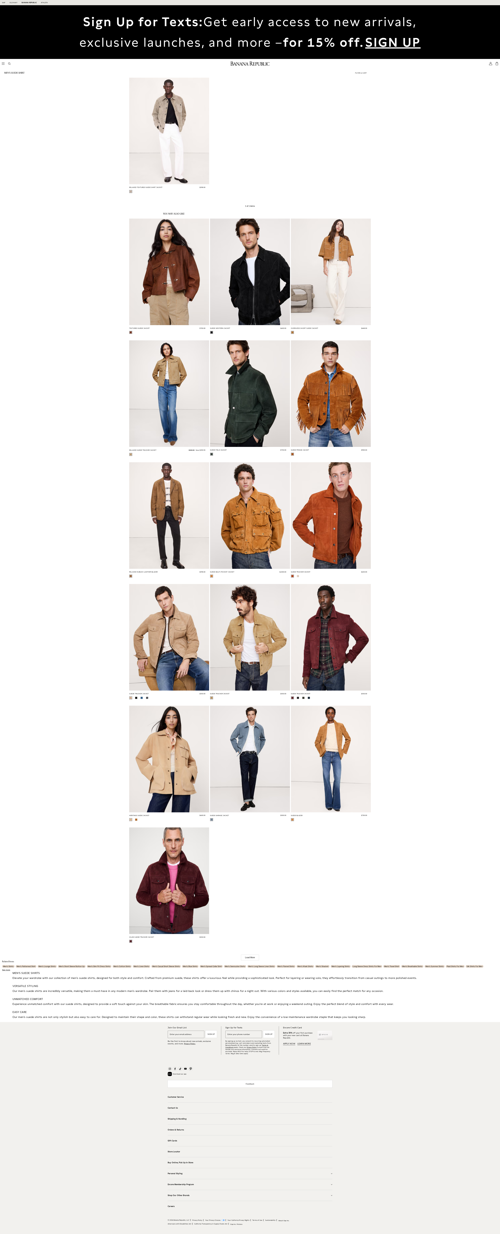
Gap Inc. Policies (236, 1224)
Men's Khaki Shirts (305, 966)
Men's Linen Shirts (141, 966)
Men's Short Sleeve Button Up (72, 966)
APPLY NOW (289, 1043)
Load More (250, 957)
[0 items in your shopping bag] (497, 63)
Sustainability (270, 1220)
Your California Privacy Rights (238, 1220)
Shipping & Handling (177, 1119)
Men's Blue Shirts (190, 966)
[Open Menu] (3, 64)
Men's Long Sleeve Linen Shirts (261, 966)
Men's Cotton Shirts (122, 966)
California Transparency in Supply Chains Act (210, 1224)
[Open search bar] (9, 64)
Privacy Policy (252, 1047)
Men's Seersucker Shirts (235, 966)
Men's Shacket (322, 966)
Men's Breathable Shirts (412, 966)
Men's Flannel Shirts (286, 966)
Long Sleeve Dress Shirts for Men (367, 966)
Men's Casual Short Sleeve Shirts (166, 966)
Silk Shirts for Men (474, 966)
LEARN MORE (304, 1043)
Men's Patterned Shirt (26, 966)
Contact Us (173, 1108)
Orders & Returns (176, 1130)
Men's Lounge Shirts (47, 966)
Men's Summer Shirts (435, 966)
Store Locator (174, 1152)
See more (6, 970)
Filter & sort (361, 73)
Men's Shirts (8, 966)
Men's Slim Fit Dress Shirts (99, 966)
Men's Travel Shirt (391, 966)
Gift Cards (172, 1141)
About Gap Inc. (283, 1221)
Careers (171, 1206)
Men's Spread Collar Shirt (211, 966)
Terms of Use (257, 1220)
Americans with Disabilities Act (179, 1224)
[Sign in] (490, 63)
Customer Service (176, 1097)
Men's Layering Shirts (341, 966)
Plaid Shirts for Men (455, 966)
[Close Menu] (25, 6)
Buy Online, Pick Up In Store (180, 1163)
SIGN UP (393, 42)
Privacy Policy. (190, 1044)
